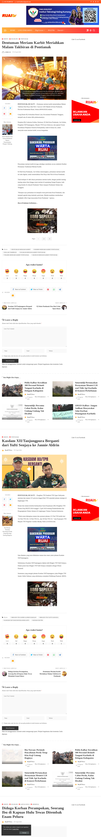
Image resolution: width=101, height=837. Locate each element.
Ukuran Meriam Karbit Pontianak (44, 255)
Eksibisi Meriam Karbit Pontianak (46, 249)
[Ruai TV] (9, 15)
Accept (24, 832)
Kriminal (35, 804)
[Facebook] (91, 1)
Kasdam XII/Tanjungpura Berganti (16, 620)
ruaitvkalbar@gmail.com (23, 1)
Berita (6, 437)
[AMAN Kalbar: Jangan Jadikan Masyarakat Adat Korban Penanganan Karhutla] (62, 412)
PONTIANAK (24, 39)
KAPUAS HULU (25, 804)
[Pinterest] (4, 113)
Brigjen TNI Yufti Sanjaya (49, 617)
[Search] (94, 30)
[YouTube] (98, 1)
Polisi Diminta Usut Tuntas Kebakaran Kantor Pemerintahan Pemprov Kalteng (7, 140)
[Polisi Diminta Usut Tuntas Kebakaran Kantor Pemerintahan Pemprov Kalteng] (7, 129)
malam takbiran (10, 252)
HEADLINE (14, 39)
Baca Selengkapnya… (41, 396)
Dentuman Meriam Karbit (21, 249)
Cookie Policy (15, 829)
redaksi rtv (8, 52)
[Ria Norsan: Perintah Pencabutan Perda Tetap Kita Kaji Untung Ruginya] (7, 521)
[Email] (10, 113)
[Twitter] (93, 1)
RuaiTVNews (31, 394)
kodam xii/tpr (38, 620)
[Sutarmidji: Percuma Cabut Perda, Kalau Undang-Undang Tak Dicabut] (12, 412)
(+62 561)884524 (8, 1)
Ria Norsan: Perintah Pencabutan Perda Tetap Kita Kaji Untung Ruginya (7, 531)
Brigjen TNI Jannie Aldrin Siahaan (24, 617)
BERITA (6, 39)
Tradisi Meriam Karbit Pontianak (16, 255)
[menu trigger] (6, 30)
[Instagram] (95, 1)
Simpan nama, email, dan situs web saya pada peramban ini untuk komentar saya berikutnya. (25, 356)
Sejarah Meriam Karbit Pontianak (32, 252)
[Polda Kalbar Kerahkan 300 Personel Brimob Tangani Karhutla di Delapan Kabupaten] (12, 389)
